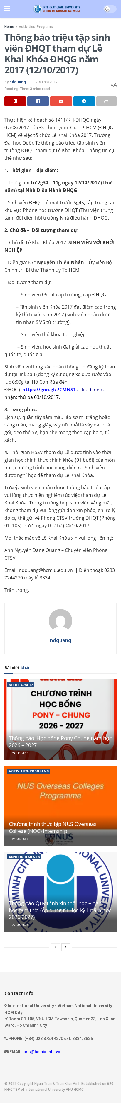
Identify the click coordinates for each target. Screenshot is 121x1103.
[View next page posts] (65, 947)
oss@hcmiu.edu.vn (41, 1051)
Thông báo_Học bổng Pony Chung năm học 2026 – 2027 (60, 741)
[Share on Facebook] (38, 101)
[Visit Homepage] (57, 9)
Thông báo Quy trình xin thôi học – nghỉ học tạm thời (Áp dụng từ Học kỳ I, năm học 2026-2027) (60, 910)
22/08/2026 (19, 925)
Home (9, 27)
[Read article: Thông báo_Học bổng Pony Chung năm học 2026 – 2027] (60, 719)
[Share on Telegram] (84, 101)
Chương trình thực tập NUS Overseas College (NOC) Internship (53, 827)
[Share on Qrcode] (15, 101)
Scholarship (21, 685)
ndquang (17, 82)
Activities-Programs (36, 27)
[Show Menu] (7, 9)
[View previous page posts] (55, 947)
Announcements (24, 857)
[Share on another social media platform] (106, 101)
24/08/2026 (19, 753)
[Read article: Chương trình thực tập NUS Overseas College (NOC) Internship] (60, 806)
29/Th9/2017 (47, 82)
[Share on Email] (61, 101)
